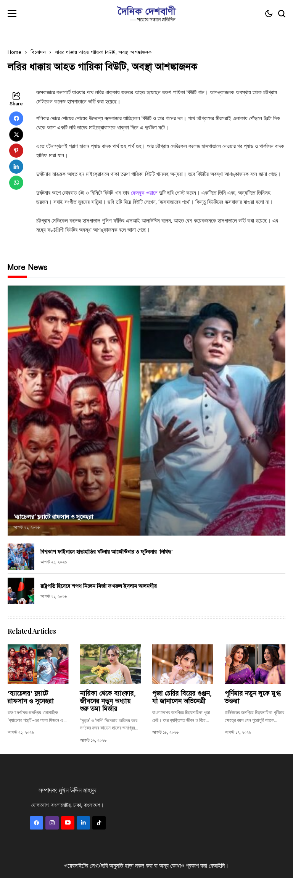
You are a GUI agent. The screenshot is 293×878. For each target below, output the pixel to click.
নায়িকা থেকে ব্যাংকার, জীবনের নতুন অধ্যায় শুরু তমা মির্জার (108, 701)
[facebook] (36, 823)
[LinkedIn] (83, 823)
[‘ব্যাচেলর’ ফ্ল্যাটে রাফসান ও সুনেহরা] (146, 411)
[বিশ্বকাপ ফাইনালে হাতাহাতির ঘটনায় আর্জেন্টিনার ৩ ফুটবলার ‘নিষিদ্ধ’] (21, 556)
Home (14, 52)
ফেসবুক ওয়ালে (145, 192)
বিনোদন (38, 52)
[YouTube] (67, 823)
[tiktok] (99, 823)
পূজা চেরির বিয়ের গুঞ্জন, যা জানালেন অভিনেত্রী (182, 697)
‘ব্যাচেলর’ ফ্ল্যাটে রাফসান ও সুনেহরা (53, 517)
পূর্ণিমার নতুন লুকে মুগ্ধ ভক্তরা (253, 697)
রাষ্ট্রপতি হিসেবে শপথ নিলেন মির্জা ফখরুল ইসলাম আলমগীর (98, 586)
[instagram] (52, 823)
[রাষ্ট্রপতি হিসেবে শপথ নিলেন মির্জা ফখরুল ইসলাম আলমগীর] (21, 591)
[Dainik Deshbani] (146, 13)
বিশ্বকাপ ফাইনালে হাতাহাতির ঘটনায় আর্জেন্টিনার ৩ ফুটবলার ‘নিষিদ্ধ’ (106, 552)
